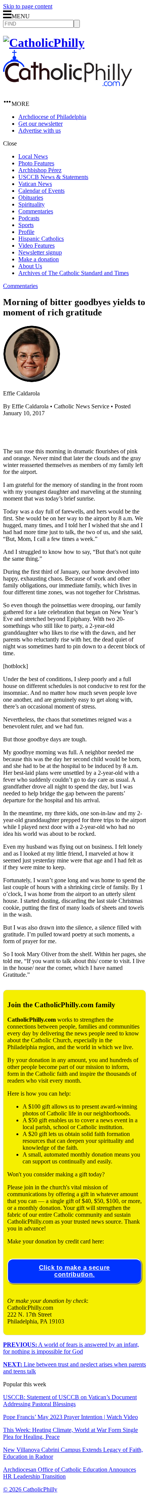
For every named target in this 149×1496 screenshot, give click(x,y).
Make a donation (38, 259)
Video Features (36, 245)
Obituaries (30, 197)
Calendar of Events (41, 190)
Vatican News (35, 184)
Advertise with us (39, 130)
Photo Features (36, 163)
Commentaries (35, 211)
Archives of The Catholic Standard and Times (73, 273)
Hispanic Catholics (41, 238)
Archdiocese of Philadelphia (52, 117)
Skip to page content (27, 6)
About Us (30, 266)
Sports (26, 225)
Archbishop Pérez (40, 170)
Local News (33, 156)
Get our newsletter (40, 123)
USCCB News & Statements (53, 177)
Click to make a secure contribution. (74, 1271)
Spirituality (31, 204)
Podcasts (28, 218)
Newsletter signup (40, 252)
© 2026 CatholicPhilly (30, 1489)
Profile (26, 232)
